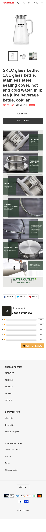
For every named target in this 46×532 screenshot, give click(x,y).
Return (8, 456)
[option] (13, 56)
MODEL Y (9, 373)
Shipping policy (11, 470)
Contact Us (10, 425)
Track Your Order (12, 449)
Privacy (8, 463)
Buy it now (23, 121)
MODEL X (9, 393)
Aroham (26, 510)
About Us (9, 418)
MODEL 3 (9, 380)
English (22, 487)
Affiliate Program (12, 432)
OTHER (8, 400)
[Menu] (41, 3)
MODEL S (9, 387)
